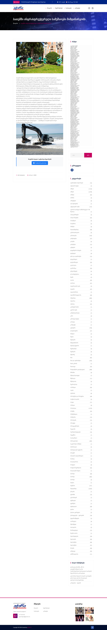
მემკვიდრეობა (74, 342)
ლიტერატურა (74, 330)
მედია (72, 336)
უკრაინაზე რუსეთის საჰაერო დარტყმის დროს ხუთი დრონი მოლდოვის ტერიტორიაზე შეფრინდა (80, 578)
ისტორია (72, 301)
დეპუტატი (73, 253)
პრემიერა (73, 417)
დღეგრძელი (73, 259)
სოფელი (72, 464)
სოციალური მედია (75, 470)
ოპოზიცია (73, 387)
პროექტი (72, 423)
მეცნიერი (72, 351)
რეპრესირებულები (75, 432)
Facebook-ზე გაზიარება (41, 163)
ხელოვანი (73, 539)
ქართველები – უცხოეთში (77, 515)
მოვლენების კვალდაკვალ (77, 369)
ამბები (72, 188)
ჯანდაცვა (72, 551)
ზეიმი (71, 277)
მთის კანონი (73, 363)
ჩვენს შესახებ (58, 8)
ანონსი (72, 197)
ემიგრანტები (73, 271)
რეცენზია (72, 435)
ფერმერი (72, 503)
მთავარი (49, 8)
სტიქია (72, 482)
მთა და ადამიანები (75, 360)
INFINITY (29, 627)
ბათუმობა (73, 223)
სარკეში (72, 453)
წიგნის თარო (73, 533)
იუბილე (72, 304)
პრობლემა (73, 420)
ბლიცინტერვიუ (74, 229)
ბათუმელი (73, 220)
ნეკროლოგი (73, 384)
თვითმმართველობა (75, 295)
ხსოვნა (72, 548)
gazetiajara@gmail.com (24, 616)
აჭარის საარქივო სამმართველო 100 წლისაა (80, 210)
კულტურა (72, 327)
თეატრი (72, 289)
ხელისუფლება (74, 536)
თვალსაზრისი (74, 292)
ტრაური (72, 491)
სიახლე (17, 2)
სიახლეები (69, 8)
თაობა (72, 280)
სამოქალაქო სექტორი (76, 450)
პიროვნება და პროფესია (77, 396)
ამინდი (72, 194)
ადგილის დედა (74, 185)
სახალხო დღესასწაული (76, 456)
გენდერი (72, 247)
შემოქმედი (73, 524)
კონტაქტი (77, 8)
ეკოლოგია (73, 265)
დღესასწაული (74, 262)
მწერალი (72, 378)
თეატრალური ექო (75, 286)
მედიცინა (72, 339)
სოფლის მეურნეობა (75, 467)
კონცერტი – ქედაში (75, 583)
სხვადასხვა (73, 488)
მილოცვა (72, 366)
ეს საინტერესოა (74, 274)
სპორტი (72, 473)
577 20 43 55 (22, 614)
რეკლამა (72, 429)
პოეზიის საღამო (74, 399)
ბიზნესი (72, 226)
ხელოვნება (73, 542)
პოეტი (72, 402)
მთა (71, 357)
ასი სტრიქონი (74, 203)
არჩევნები (73, 200)
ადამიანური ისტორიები (76, 183)
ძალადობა (73, 527)
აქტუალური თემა (75, 206)
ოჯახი (72, 390)
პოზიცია (72, 405)
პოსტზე (72, 411)
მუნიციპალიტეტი (74, 375)
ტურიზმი (72, 494)
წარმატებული (74, 530)
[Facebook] (89, 8)
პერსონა (72, 393)
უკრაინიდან (73, 497)
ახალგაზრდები (74, 214)
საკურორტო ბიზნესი (75, 444)
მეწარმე (72, 354)
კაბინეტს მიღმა (74, 307)
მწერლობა (73, 381)
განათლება (73, 235)
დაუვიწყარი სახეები (75, 250)
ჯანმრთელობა (74, 554)
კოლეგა (72, 322)
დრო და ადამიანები (75, 256)
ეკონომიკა (73, 268)
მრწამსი (72, 372)
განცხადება (73, 238)
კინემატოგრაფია (75, 313)
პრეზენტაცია (73, 414)
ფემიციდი (73, 500)
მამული (72, 333)
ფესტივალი (73, 506)
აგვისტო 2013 (74, 147)
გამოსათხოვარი (74, 232)
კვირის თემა (73, 310)
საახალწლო (73, 438)
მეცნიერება (73, 348)
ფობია (72, 509)
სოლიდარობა (74, 461)
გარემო (72, 241)
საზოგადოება (74, 441)
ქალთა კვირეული (75, 512)
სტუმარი (72, 485)
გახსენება (73, 244)
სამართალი (73, 447)
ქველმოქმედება (74, 518)
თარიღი (72, 283)
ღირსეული (73, 521)
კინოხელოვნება (74, 319)
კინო (71, 316)
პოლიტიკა (73, 408)
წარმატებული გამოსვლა (28, 2)
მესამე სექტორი (74, 345)
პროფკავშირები (74, 426)
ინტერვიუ (72, 298)
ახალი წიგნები (74, 217)
